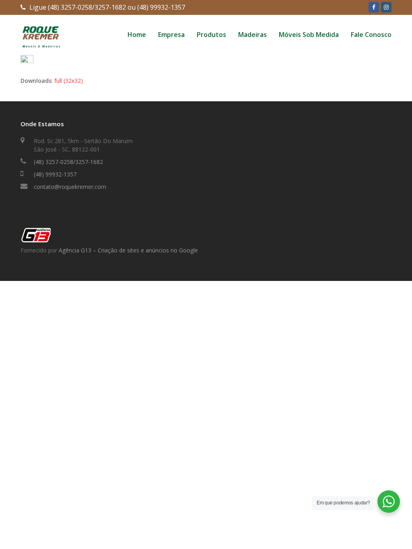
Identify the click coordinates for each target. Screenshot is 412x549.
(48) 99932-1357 (55, 174)
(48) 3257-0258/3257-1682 (68, 162)
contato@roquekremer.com (70, 187)
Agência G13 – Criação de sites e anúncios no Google (128, 250)
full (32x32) (68, 80)
